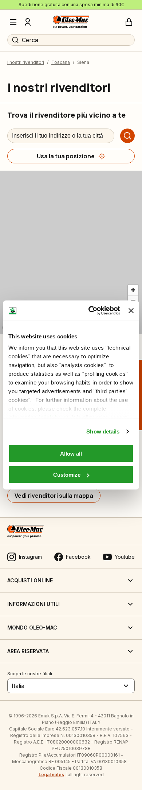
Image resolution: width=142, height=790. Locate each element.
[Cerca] (127, 136)
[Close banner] (131, 310)
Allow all (71, 453)
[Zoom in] (133, 290)
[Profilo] (27, 22)
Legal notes (51, 774)
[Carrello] (129, 22)
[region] (71, 252)
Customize (66, 475)
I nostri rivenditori (25, 62)
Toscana (60, 62)
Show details (102, 431)
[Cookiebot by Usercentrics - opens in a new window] (90, 310)
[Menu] (13, 22)
